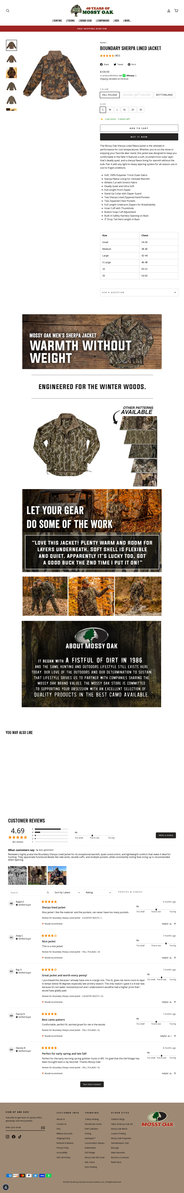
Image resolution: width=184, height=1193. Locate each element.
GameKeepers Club (120, 1143)
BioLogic (115, 1147)
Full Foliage (90, 1152)
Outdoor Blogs (118, 1119)
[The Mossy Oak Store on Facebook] (13, 1136)
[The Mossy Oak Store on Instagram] (7, 1136)
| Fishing (70, 20)
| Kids (116, 20)
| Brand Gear (85, 20)
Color (104, 89)
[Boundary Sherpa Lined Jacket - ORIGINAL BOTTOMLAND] (11, 796)
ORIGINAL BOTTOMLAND (137, 94)
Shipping (104, 78)
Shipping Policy (63, 1138)
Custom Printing (118, 1133)
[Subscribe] (43, 1127)
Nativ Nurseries (118, 1152)
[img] (45, 850)
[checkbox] (129, 892)
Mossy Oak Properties (121, 1138)
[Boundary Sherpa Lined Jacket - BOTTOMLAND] (15, 796)
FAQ (59, 1128)
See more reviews (92, 1084)
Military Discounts (64, 1133)
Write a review (166, 835)
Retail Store (116, 1162)
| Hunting (57, 20)
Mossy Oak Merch (119, 1128)
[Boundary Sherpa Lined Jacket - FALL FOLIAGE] (7, 796)
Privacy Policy (63, 1147)
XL (124, 109)
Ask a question (113, 292)
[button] (50, 829)
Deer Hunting (91, 1167)
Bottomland (90, 1147)
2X (132, 109)
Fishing (88, 1133)
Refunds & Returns (65, 1143)
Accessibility (62, 1152)
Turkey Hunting (92, 1119)
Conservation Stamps (95, 1143)
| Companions (102, 20)
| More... (127, 20)
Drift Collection (91, 1128)
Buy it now (139, 137)
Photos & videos (130, 892)
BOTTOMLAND (164, 94)
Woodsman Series (93, 1124)
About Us (61, 1119)
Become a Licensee (120, 1157)
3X (140, 109)
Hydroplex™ (90, 1138)
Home (103, 42)
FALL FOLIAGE (109, 94)
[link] (110, 56)
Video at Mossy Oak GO (122, 1124)
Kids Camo (90, 1162)
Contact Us (61, 1124)
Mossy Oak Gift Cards (95, 1157)
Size (103, 104)
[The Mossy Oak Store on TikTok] (20, 1136)
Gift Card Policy (63, 1157)
